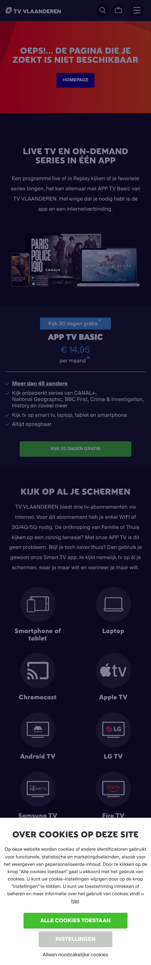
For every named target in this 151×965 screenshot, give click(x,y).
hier (75, 901)
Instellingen (75, 939)
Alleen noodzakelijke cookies (75, 954)
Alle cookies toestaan (75, 920)
